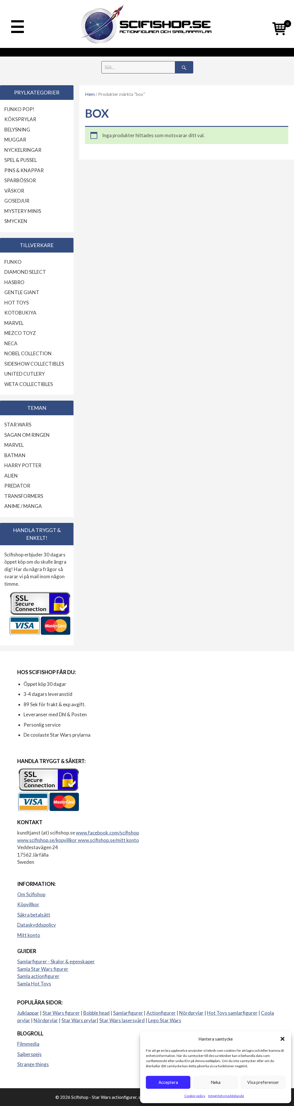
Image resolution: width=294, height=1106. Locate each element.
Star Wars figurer (61, 1013)
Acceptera (168, 1082)
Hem (90, 94)
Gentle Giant (21, 292)
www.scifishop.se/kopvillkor (47, 840)
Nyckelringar (22, 150)
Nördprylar (191, 1013)
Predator (17, 486)
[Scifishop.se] (147, 24)
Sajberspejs (29, 1054)
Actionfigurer (161, 1013)
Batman (15, 455)
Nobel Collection (28, 353)
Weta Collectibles (28, 384)
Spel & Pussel (20, 160)
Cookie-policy (194, 1096)
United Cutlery (24, 374)
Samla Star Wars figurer (42, 969)
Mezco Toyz (20, 333)
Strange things (33, 1064)
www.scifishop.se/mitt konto (108, 840)
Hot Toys (16, 303)
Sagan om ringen (27, 435)
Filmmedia (28, 1044)
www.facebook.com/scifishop (107, 833)
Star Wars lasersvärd (122, 1020)
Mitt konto (28, 935)
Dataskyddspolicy (36, 925)
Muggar (15, 140)
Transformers (23, 496)
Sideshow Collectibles (34, 364)
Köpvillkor (28, 904)
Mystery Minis (22, 211)
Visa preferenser (263, 1082)
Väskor (14, 191)
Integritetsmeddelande (226, 1096)
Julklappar (28, 1013)
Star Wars (17, 425)
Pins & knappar (24, 170)
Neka (215, 1082)
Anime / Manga (23, 506)
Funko (13, 262)
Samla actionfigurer (38, 976)
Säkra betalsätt (33, 915)
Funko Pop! (19, 109)
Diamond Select (25, 272)
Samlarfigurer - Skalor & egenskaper (56, 961)
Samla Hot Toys (34, 984)
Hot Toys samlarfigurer (232, 1013)
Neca (11, 343)
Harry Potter (22, 465)
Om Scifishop (31, 894)
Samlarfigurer (128, 1013)
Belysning (17, 130)
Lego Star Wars (164, 1020)
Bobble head (96, 1013)
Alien (11, 476)
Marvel (14, 323)
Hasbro (14, 282)
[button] (282, 1039)
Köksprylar (20, 119)
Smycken (15, 221)
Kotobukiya (20, 313)
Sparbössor (20, 180)
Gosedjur (16, 201)
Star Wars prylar (79, 1020)
